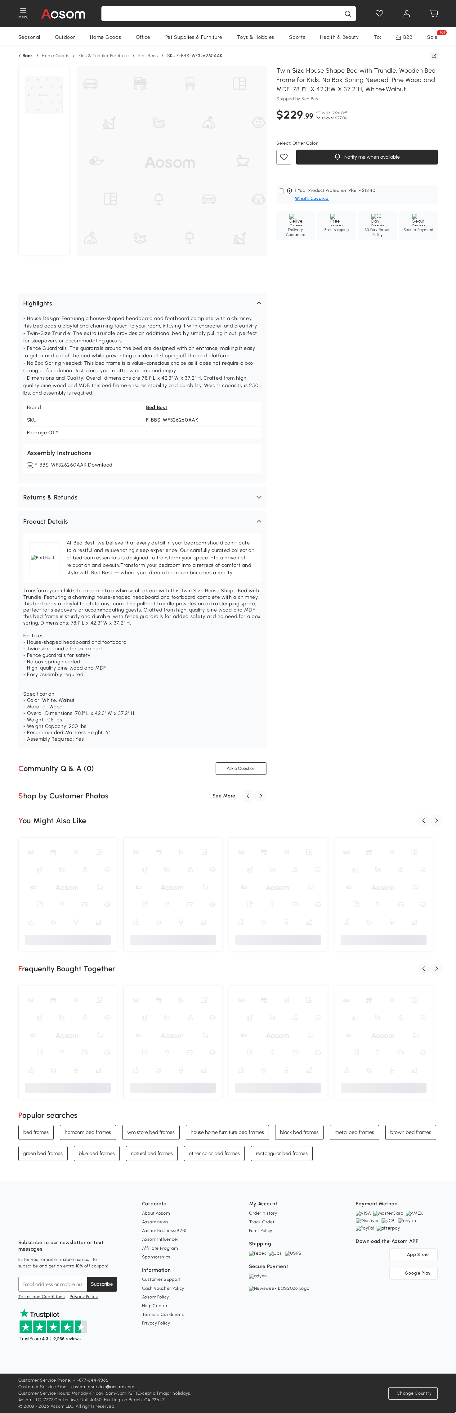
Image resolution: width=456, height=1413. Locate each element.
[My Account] (406, 13)
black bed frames (299, 1132)
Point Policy (260, 1230)
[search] (348, 13)
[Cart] (434, 14)
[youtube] (51, 1227)
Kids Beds (148, 55)
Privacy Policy (84, 1296)
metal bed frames (354, 1132)
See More (224, 796)
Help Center (155, 1305)
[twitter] (78, 1227)
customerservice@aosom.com (103, 1386)
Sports (297, 37)
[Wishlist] (379, 14)
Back (28, 55)
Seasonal (29, 37)
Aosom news (155, 1222)
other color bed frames (214, 1153)
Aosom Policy (155, 1297)
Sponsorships (156, 1257)
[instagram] (37, 1227)
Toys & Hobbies (255, 37)
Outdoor (65, 37)
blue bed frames (97, 1153)
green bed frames (43, 1153)
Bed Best (157, 407)
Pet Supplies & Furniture (193, 37)
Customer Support (161, 1279)
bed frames (36, 1132)
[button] (142, 303)
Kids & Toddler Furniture (103, 55)
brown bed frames (410, 1132)
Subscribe (102, 1284)
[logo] (63, 14)
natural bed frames (152, 1153)
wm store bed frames (151, 1132)
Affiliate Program (160, 1248)
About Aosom (156, 1213)
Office (143, 37)
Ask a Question (241, 768)
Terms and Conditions (41, 1296)
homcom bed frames (88, 1132)
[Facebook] (23, 1227)
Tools (380, 37)
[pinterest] (64, 1227)
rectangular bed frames (282, 1153)
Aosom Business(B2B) (164, 1230)
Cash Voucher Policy (163, 1288)
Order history (263, 1213)
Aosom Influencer (160, 1239)
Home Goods (105, 37)
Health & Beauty (339, 37)
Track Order (262, 1222)
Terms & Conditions (163, 1314)
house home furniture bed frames (227, 1132)
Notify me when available (371, 157)
